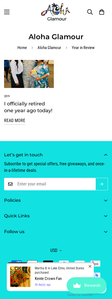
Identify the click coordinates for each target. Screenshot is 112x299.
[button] (101, 12)
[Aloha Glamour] (56, 12)
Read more (14, 120)
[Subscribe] (102, 184)
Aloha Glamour (49, 47)
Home (22, 47)
